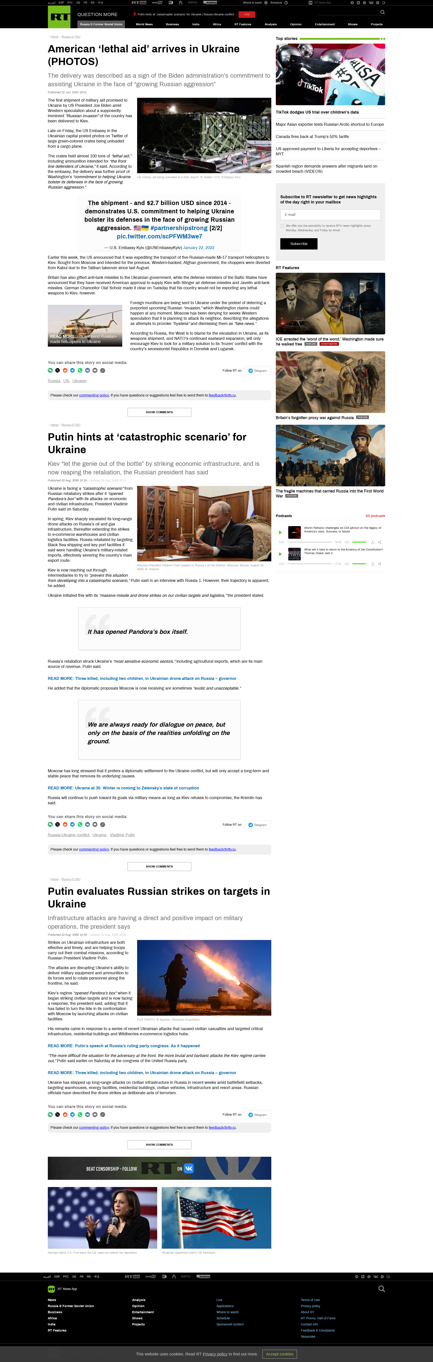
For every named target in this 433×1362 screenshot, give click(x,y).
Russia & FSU (71, 36)
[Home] (59, 17)
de (74, 1276)
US (66, 381)
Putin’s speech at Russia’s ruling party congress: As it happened (124, 1046)
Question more (97, 14)
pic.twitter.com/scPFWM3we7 (159, 236)
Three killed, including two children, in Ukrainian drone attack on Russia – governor (142, 678)
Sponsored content (230, 1324)
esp (57, 1276)
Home (54, 36)
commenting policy (94, 395)
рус (66, 1276)
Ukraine (79, 381)
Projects (376, 24)
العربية (51, 2)
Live (219, 1300)
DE (78, 2)
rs (89, 1276)
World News (144, 24)
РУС (70, 2)
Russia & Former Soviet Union (101, 24)
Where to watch (227, 1312)
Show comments (159, 412)
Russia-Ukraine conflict (68, 835)
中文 (100, 2)
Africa (217, 24)
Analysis (271, 24)
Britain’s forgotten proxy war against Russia (315, 417)
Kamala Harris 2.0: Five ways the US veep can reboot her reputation (92, 1252)
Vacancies (308, 1336)
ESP (61, 2)
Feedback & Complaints (318, 1330)
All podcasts (375, 516)
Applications (225, 1306)
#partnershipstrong (179, 228)
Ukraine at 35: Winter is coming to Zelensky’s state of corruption (123, 788)
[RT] (139, 3)
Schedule (223, 1318)
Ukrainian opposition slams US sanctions (188, 1252)
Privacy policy (310, 1306)
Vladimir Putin (122, 835)
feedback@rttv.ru (222, 395)
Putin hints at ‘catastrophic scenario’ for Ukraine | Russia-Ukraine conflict (186, 14)
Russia (54, 381)
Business (172, 24)
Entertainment (325, 24)
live (246, 14)
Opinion (296, 24)
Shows (352, 24)
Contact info (309, 1324)
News (52, 1300)
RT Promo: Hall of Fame (318, 1318)
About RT (307, 1312)
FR (85, 2)
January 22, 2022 (198, 247)
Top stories (286, 38)
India (195, 24)
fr (81, 1276)
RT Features (243, 24)
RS (92, 2)
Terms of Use (310, 1300)
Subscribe (298, 244)
